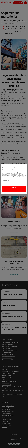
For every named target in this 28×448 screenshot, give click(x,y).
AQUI (18, 179)
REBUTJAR (14, 187)
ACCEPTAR (14, 190)
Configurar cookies (14, 183)
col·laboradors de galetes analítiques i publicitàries (15, 176)
